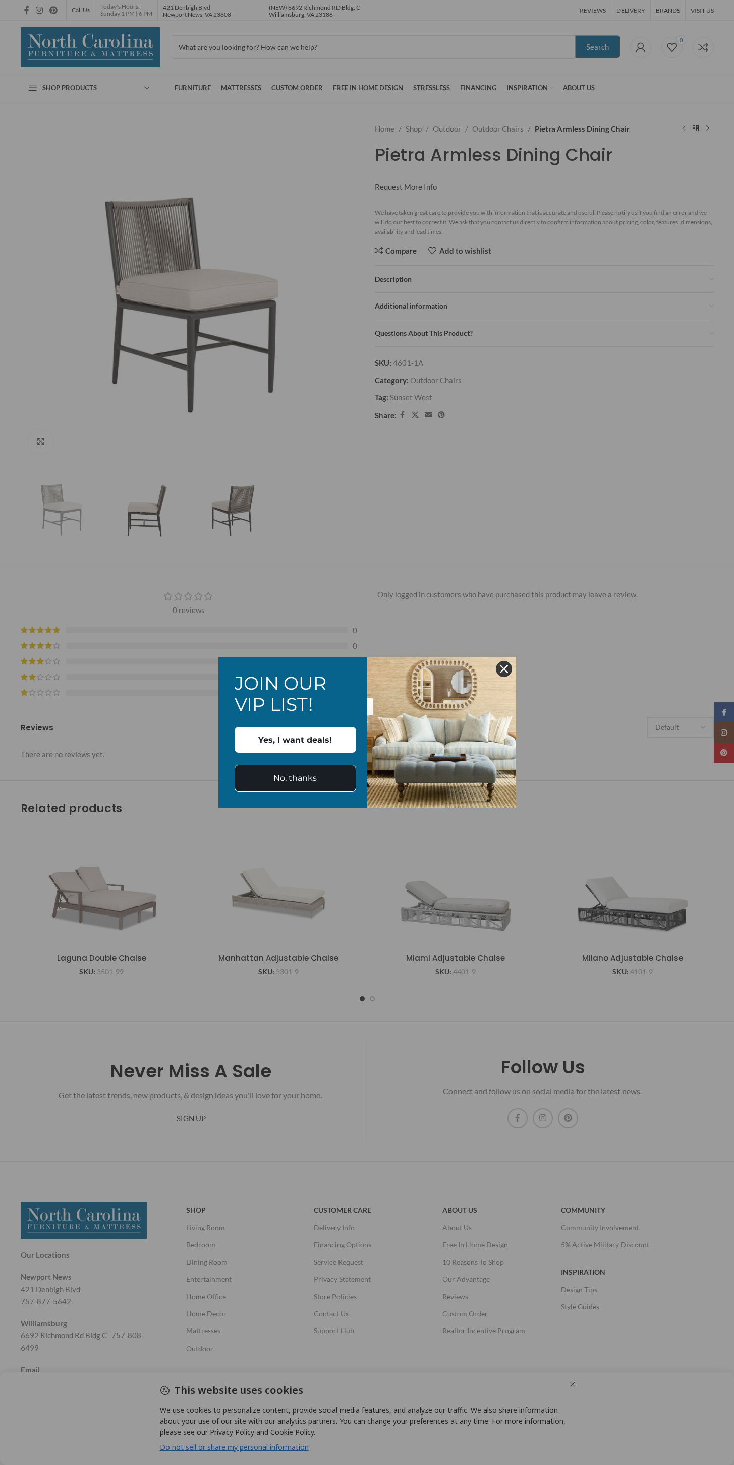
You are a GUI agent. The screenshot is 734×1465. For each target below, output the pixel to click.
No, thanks (295, 778)
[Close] (504, 669)
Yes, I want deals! (295, 740)
